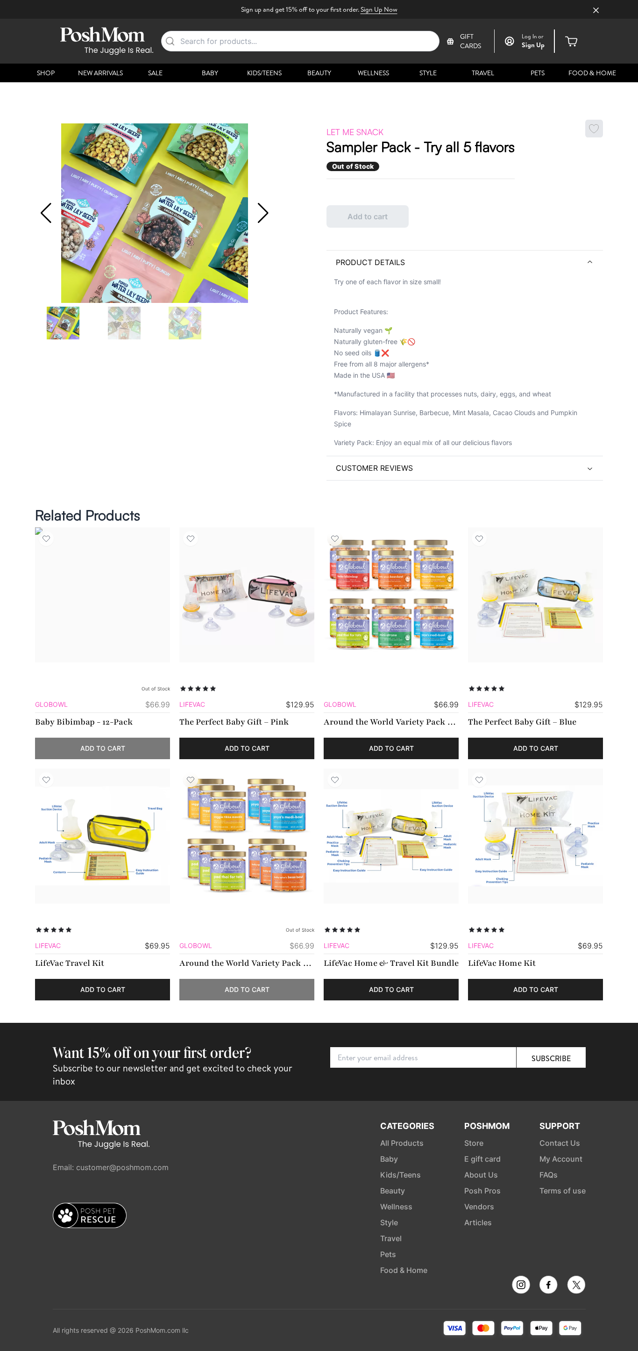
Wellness (373, 73)
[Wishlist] (46, 538)
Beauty (319, 73)
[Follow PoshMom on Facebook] (548, 1285)
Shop (46, 73)
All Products (402, 1143)
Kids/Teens (264, 73)
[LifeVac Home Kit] (535, 836)
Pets (538, 73)
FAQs (548, 1174)
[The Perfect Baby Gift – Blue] (535, 594)
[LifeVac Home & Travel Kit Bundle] (391, 836)
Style (428, 73)
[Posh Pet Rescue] (90, 1215)
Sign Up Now (379, 9)
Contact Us (559, 1143)
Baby (210, 73)
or (533, 36)
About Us (481, 1174)
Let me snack (354, 132)
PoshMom (487, 1126)
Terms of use (562, 1190)
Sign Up (533, 45)
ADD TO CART (102, 748)
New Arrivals (100, 73)
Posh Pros (482, 1190)
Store (473, 1143)
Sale (155, 73)
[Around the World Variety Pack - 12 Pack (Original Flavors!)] (246, 836)
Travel (483, 73)
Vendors (479, 1206)
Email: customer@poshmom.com (111, 1167)
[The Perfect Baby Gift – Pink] (246, 594)
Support (559, 1126)
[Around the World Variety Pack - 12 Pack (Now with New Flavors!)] (391, 594)
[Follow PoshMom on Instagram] (521, 1285)
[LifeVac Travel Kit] (102, 836)
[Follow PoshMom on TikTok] (576, 1285)
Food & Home (592, 73)
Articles (478, 1222)
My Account (560, 1159)
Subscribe (551, 1058)
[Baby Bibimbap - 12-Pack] (102, 594)
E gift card (482, 1159)
